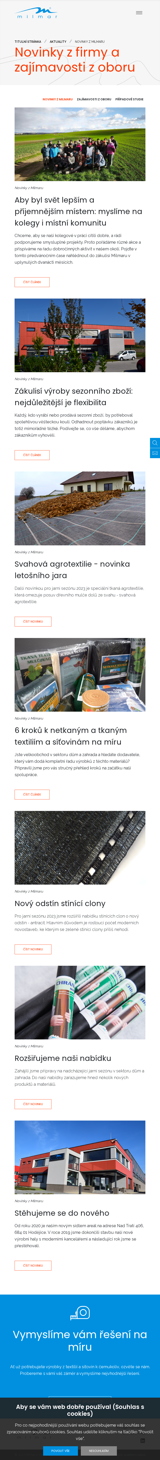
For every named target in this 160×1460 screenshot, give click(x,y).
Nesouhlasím (99, 1451)
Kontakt (155, 453)
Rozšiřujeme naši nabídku (63, 1058)
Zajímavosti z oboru (94, 99)
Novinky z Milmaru (58, 99)
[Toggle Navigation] (139, 12)
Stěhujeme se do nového (62, 1213)
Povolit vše (60, 1451)
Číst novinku (33, 621)
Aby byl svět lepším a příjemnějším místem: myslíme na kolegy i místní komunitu (78, 211)
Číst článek (32, 282)
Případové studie (129, 99)
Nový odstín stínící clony (60, 903)
